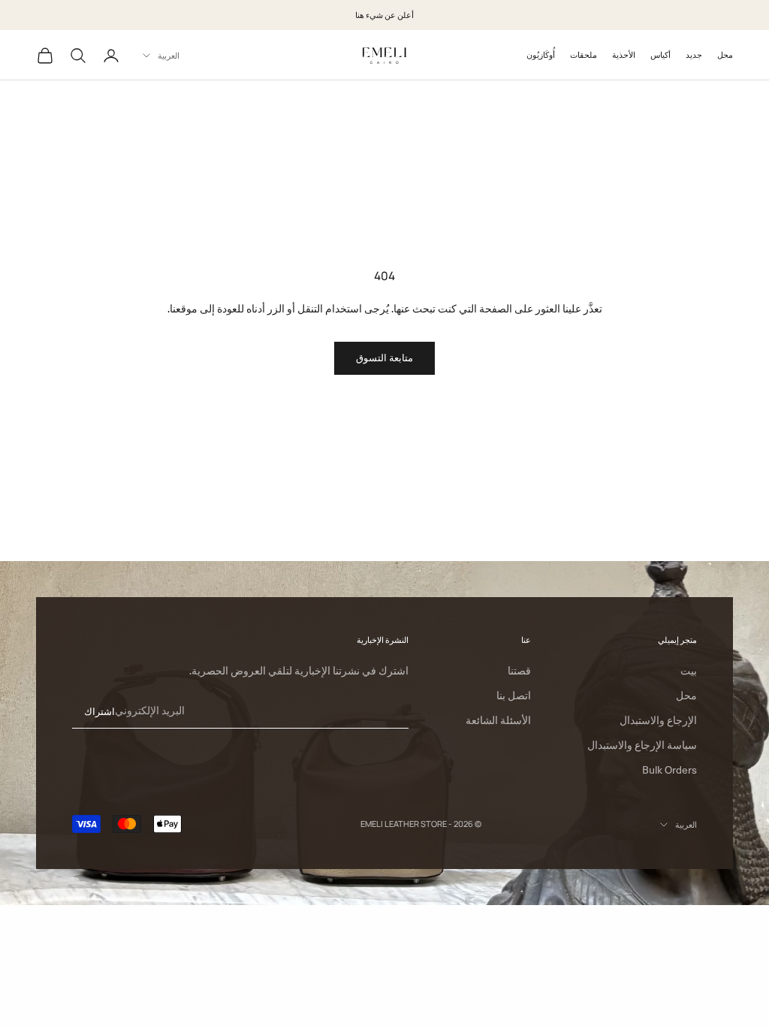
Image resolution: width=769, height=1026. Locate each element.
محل (725, 54)
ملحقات (583, 54)
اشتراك (99, 711)
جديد (694, 54)
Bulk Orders (669, 770)
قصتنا (519, 670)
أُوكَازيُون (540, 54)
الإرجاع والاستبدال (658, 720)
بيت (688, 670)
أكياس (660, 54)
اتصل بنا (513, 695)
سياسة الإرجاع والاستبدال (642, 745)
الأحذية (623, 54)
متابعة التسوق (384, 357)
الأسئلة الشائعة (498, 720)
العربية (168, 55)
